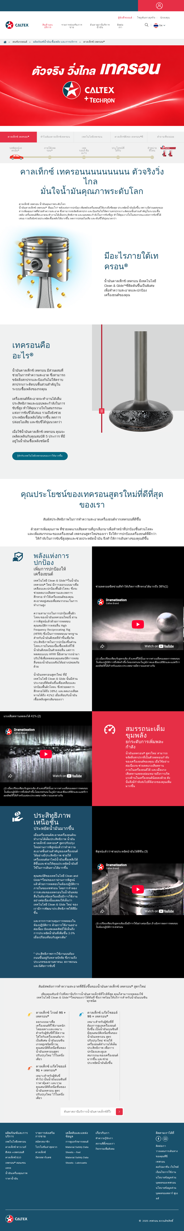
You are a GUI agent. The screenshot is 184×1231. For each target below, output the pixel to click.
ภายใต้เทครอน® (50, 149)
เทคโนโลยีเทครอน (15, 1142)
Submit (119, 1111)
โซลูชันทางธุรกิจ (146, 18)
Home (5, 42)
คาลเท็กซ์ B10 (13, 1157)
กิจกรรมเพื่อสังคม (105, 1149)
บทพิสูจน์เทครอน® (16, 149)
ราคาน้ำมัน (11, 1179)
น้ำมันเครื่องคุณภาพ (16, 1173)
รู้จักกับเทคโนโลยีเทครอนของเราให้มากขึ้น (40, 456)
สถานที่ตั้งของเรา (105, 1144)
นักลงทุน (165, 18)
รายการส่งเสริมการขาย (71, 26)
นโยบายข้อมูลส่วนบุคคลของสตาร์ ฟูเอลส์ (167, 1193)
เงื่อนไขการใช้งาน (166, 1172)
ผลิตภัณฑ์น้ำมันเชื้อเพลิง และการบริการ (55, 42)
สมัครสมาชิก (42, 1142)
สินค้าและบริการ (47, 26)
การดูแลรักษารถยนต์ (77, 1142)
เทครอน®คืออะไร (84, 151)
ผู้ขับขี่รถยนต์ (125, 18)
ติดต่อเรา (120, 26)
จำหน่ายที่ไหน (152, 149)
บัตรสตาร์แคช (43, 1157)
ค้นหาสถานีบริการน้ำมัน (100, 26)
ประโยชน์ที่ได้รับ (118, 149)
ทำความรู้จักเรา (104, 1138)
